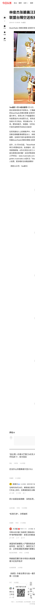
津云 (10, 463)
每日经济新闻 (13, 553)
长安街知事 (12, 567)
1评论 (18, 508)
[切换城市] (27, 3)
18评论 (16, 463)
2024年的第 (19, 602)
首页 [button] (31, 585)
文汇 (10, 582)
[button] (15, 3)
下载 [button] (30, 596)
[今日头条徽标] (7, 3)
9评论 (20, 553)
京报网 (11, 478)
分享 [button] (5, 40)
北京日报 (12, 508)
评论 (19, 493)
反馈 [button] (31, 591)
